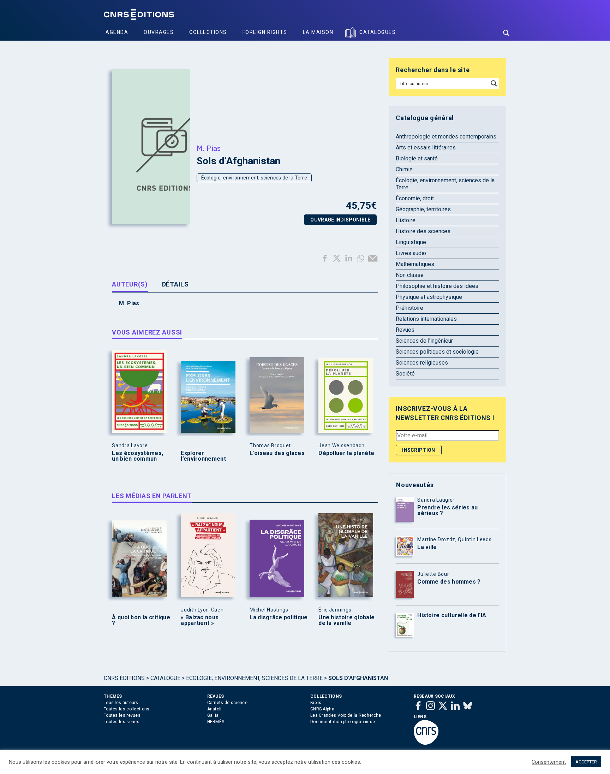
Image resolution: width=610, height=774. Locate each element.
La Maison (318, 32)
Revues (405, 329)
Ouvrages (159, 32)
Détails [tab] (175, 284)
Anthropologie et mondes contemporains (446, 136)
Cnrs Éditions (124, 678)
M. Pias (209, 148)
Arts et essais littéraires (426, 147)
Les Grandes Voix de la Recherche (345, 715)
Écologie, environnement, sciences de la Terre (254, 178)
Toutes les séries (121, 721)
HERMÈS (216, 721)
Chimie (404, 169)
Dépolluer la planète (346, 453)
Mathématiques (415, 264)
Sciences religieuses (422, 362)
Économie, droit (415, 198)
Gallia (213, 715)
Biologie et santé (417, 158)
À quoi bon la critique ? (141, 620)
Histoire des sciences (423, 231)
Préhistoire (409, 308)
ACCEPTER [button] (586, 761)
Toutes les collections (127, 709)
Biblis (316, 702)
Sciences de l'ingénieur (424, 340)
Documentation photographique (342, 721)
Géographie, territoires (423, 209)
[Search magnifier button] (506, 33)
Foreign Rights (265, 32)
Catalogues (377, 32)
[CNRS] (426, 743)
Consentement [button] (549, 762)
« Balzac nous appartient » (200, 620)
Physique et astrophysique (429, 297)
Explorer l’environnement (203, 456)
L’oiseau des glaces (277, 453)
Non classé (410, 275)
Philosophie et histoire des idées (437, 286)
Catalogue (165, 678)
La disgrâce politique (278, 617)
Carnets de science (227, 702)
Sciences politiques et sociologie (437, 351)
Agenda (117, 32)
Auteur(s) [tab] (130, 284)
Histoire (405, 220)
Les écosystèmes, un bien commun (137, 456)
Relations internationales (426, 318)
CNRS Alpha (322, 709)
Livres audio (411, 253)
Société (405, 373)
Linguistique (411, 242)
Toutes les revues (122, 715)
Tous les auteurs (121, 702)
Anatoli (214, 709)
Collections (208, 32)
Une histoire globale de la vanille (346, 620)
